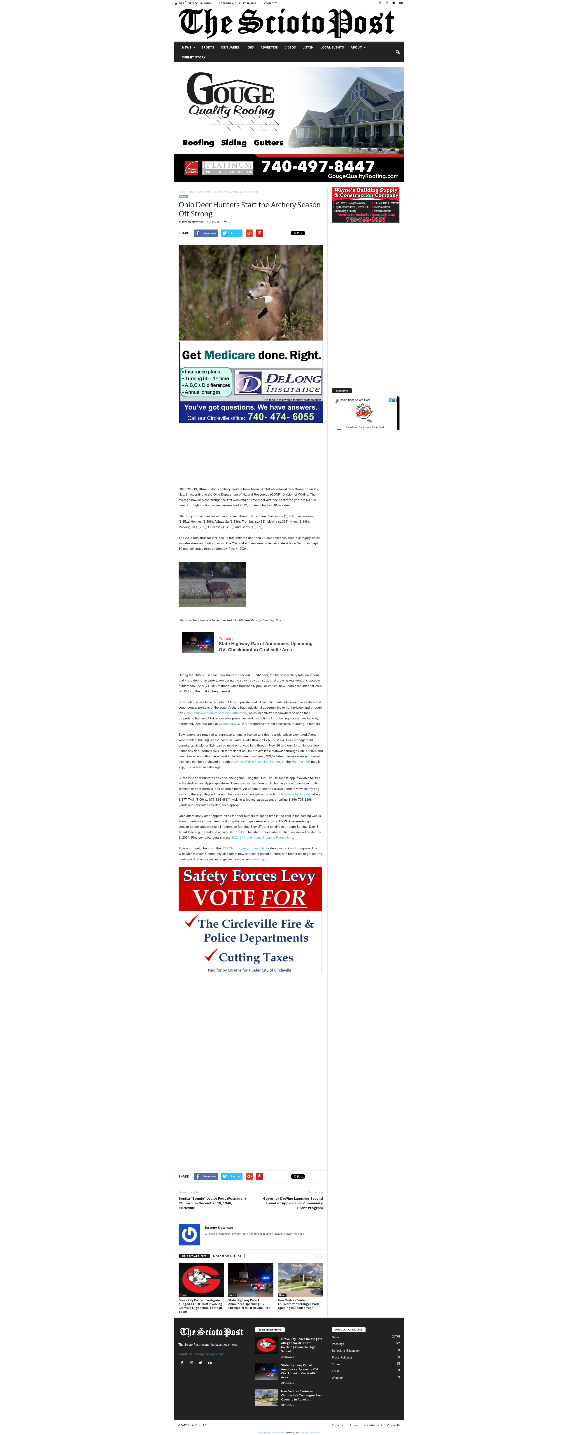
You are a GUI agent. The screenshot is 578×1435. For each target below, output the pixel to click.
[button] (398, 52)
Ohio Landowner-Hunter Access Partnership (215, 713)
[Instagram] (387, 3)
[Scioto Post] (289, 24)
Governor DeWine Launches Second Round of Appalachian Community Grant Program (293, 1203)
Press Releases (342, 1357)
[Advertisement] (251, 454)
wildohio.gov (227, 724)
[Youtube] (401, 3)
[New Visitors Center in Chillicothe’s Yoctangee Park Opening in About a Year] (300, 1280)
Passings (338, 1344)
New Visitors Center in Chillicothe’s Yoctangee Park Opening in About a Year (298, 1304)
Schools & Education (345, 1350)
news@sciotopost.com (209, 1354)
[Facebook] (380, 3)
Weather (337, 1377)
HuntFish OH (301, 761)
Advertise (269, 47)
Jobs (250, 47)
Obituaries (230, 47)
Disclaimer (338, 1425)
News (186, 47)
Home (182, 191)
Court (335, 1371)
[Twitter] (394, 3)
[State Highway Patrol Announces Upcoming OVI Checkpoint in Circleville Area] (250, 1280)
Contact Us (393, 1425)
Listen (308, 47)
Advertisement (373, 1425)
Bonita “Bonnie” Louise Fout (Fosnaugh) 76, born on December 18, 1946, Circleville (212, 1203)
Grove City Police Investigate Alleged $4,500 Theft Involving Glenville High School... (301, 1345)
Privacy (354, 1425)
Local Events (332, 47)
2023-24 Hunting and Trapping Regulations (262, 837)
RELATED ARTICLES (194, 1256)
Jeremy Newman (193, 221)
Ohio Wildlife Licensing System (258, 761)
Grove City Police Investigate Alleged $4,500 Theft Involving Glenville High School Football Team (200, 1306)
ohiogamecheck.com (294, 794)
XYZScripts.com (310, 1432)
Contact (270, 3)
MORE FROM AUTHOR (227, 1256)
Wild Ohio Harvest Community (243, 848)
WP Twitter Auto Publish (272, 1432)
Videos (290, 47)
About (356, 47)
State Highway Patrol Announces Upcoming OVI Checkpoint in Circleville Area (249, 1304)
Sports (208, 47)
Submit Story (193, 57)
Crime (336, 1364)
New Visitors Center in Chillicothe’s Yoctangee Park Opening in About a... (301, 1395)
